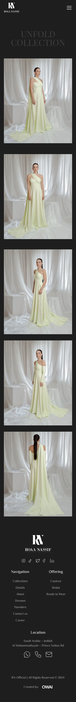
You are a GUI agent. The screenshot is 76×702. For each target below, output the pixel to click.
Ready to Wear (55, 594)
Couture (55, 581)
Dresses (20, 601)
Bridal (56, 588)
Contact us (20, 614)
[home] (11, 7)
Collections (20, 581)
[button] (68, 7)
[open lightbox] (38, 98)
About (20, 594)
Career (20, 620)
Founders (20, 607)
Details (20, 588)
